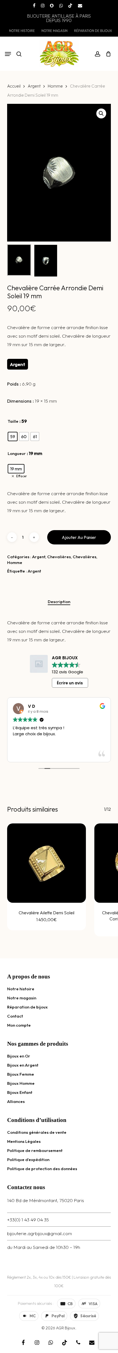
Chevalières (59, 556)
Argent (34, 86)
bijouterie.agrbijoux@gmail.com (39, 1233)
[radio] (12, 436)
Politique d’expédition (28, 1159)
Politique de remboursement (35, 1150)
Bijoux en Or (18, 1056)
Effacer (21, 476)
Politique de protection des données (42, 1168)
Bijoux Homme (21, 1083)
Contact (15, 1016)
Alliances (16, 1101)
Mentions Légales (24, 1141)
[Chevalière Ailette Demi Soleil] (46, 863)
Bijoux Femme (20, 1074)
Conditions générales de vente (36, 1132)
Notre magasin (21, 997)
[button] (8, 54)
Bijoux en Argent (22, 1065)
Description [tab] (59, 601)
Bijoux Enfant (19, 1092)
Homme (55, 86)
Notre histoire (20, 988)
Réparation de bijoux (27, 1007)
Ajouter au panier (79, 537)
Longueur (17, 453)
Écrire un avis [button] (70, 683)
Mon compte (19, 1025)
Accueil (14, 86)
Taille (13, 421)
